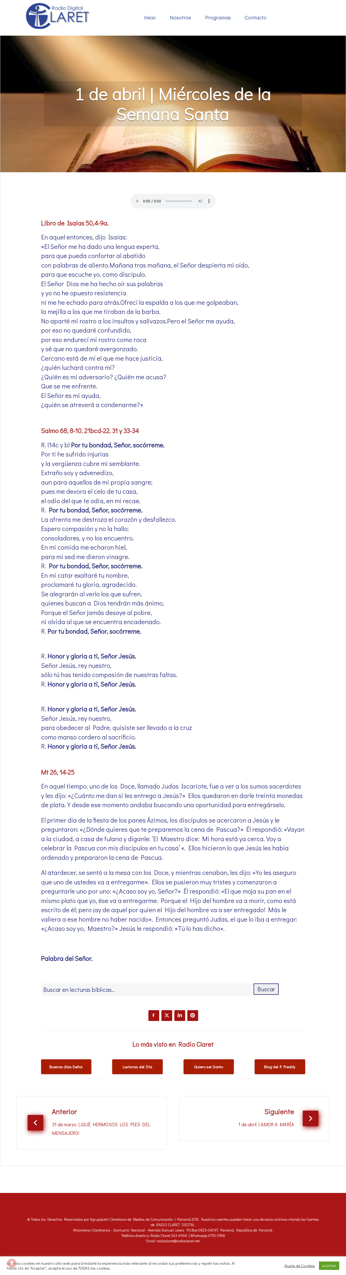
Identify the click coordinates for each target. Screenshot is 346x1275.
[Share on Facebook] (153, 1015)
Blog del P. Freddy (279, 1066)
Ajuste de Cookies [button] (299, 1265)
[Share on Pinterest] (192, 1015)
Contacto (256, 18)
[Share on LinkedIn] (179, 1015)
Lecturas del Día (137, 1066)
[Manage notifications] (12, 1263)
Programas (218, 18)
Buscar (266, 989)
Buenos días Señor (66, 1066)
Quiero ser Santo (208, 1066)
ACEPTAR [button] (329, 1265)
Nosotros (180, 18)
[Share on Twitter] (166, 1015)
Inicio (150, 18)
